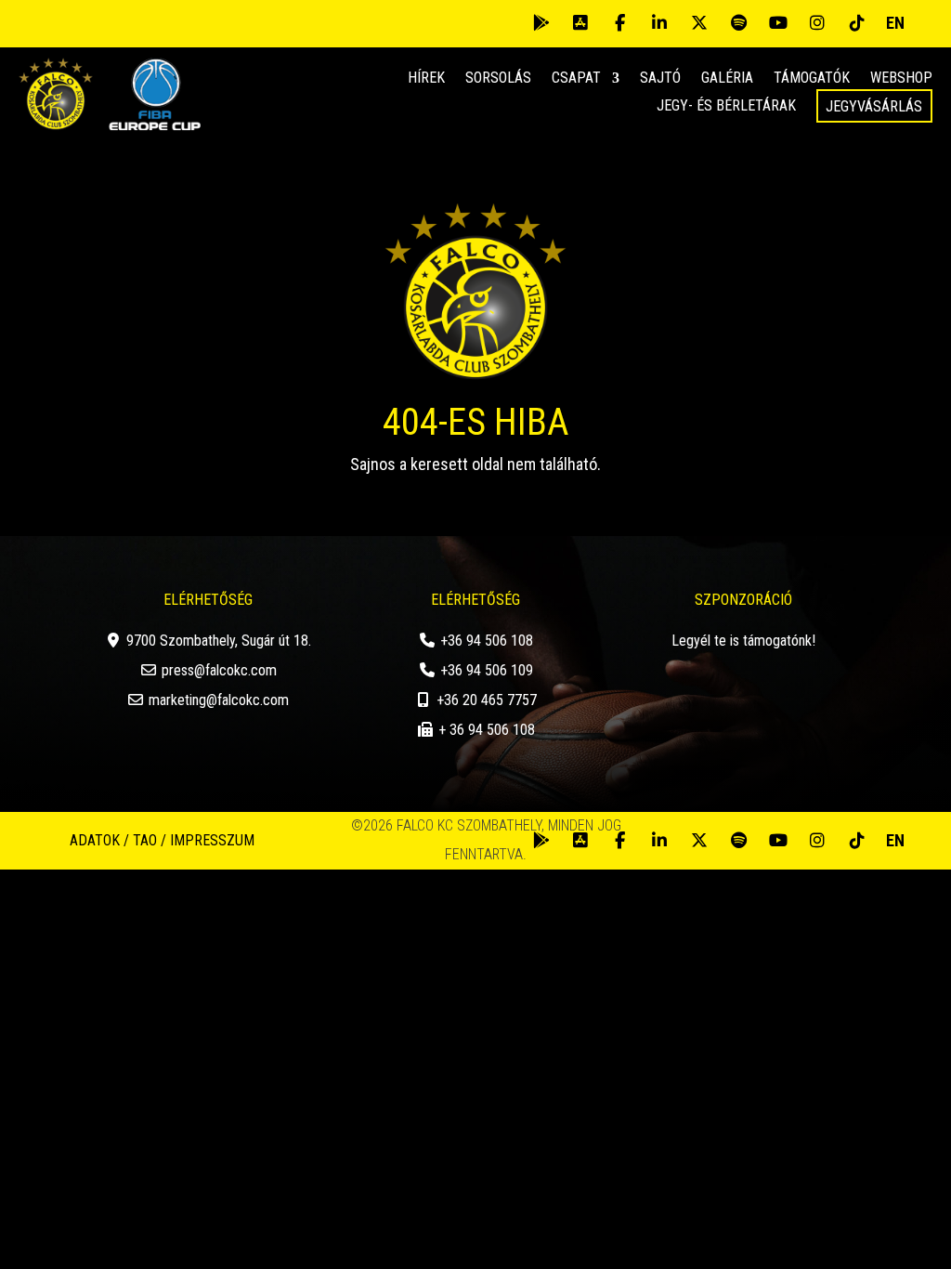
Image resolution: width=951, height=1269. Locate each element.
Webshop (901, 79)
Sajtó (660, 79)
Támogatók (812, 79)
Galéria (727, 79)
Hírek (426, 79)
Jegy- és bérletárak (726, 106)
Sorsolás (498, 79)
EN (895, 23)
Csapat (576, 79)
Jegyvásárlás (874, 106)
